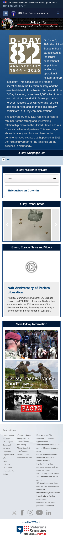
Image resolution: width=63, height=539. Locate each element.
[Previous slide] (7, 225)
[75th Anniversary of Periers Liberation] (31, 267)
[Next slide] (55, 225)
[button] (14, 6)
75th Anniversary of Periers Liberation (28, 290)
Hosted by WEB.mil (30, 522)
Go (8, 159)
